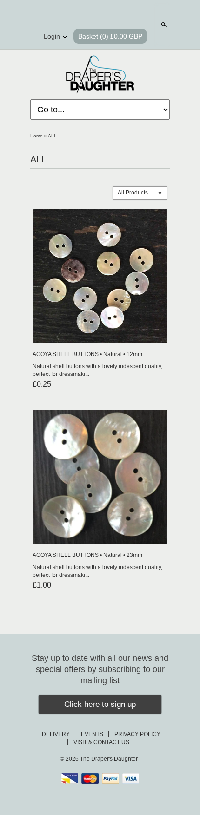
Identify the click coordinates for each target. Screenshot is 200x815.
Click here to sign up (100, 704)
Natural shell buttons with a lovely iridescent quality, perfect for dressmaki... (97, 370)
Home (36, 135)
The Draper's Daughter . (110, 759)
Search (163, 24)
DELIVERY (56, 734)
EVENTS (92, 734)
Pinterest (107, 12)
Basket (110, 36)
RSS (75, 12)
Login (52, 36)
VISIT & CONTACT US (101, 742)
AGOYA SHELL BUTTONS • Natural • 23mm (87, 555)
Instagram (123, 12)
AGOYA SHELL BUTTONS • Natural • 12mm (87, 354)
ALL (52, 135)
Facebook (91, 12)
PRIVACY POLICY (137, 734)
